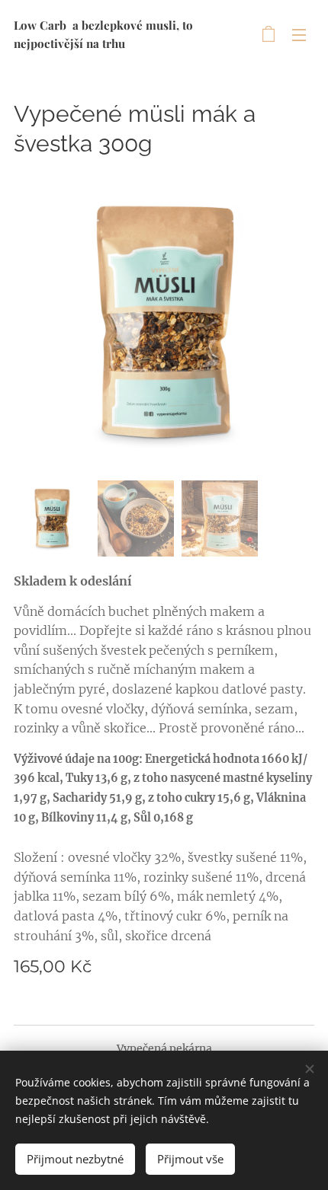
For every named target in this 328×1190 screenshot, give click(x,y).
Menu (299, 34)
